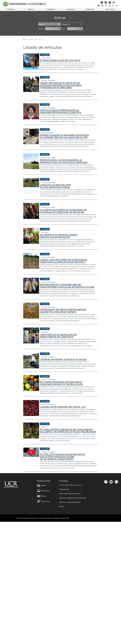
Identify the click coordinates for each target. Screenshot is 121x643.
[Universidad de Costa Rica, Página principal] (24, 4)
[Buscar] (59, 24)
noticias (31, 39)
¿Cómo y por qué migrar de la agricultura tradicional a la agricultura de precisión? (63, 260)
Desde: (41, 29)
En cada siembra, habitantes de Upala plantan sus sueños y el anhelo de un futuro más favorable (68, 430)
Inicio (25, 39)
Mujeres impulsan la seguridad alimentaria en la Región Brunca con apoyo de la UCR (64, 136)
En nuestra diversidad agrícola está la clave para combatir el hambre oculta (61, 383)
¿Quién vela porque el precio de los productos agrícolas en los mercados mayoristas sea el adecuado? (61, 84)
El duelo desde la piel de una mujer (60, 60)
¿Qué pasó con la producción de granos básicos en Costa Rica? (58, 335)
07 (39, 39)
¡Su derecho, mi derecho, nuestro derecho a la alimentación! (58, 235)
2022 (36, 39)
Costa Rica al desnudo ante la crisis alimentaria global (55, 185)
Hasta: (63, 29)
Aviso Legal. (42, 518)
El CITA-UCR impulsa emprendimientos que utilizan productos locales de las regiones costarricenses (62, 456)
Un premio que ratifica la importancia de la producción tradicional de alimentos (63, 210)
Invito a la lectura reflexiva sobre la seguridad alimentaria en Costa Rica (60, 111)
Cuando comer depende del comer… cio (62, 406)
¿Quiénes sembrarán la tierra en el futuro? (63, 359)
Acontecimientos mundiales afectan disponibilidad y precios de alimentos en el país (67, 285)
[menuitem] (99, 6)
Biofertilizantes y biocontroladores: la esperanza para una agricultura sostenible (63, 161)
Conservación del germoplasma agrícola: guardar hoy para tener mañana (63, 310)
